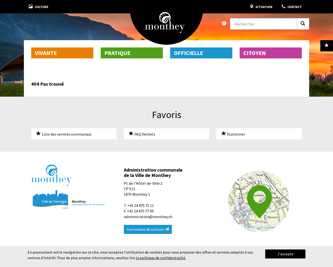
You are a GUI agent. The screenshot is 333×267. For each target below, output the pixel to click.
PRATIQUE (117, 53)
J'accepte (285, 253)
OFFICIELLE (188, 53)
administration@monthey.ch (148, 216)
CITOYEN (254, 53)
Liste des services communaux (66, 134)
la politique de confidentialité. (161, 257)
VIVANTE (46, 53)
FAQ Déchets (144, 134)
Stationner (235, 134)
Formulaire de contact (146, 229)
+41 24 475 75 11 (140, 205)
